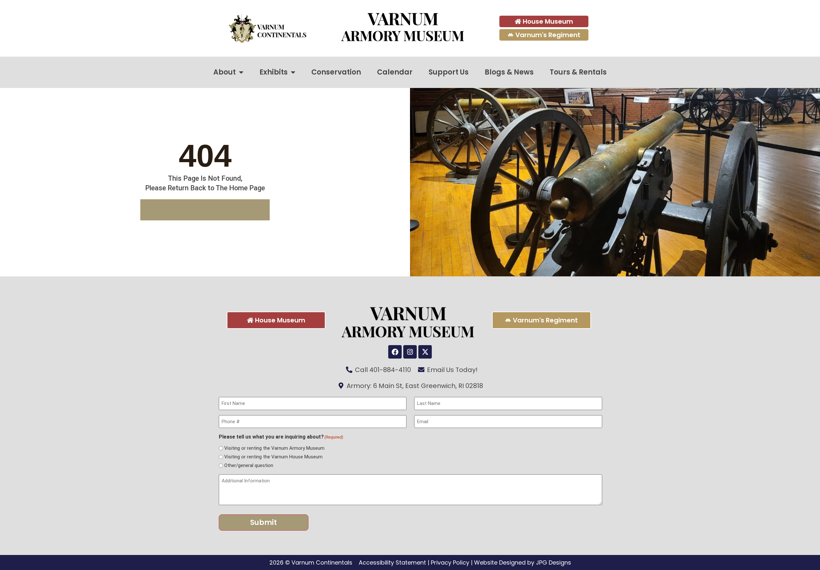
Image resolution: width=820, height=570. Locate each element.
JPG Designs (553, 562)
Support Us (449, 72)
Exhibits (273, 72)
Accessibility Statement (392, 562)
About (224, 72)
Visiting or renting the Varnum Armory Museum (274, 448)
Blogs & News (509, 72)
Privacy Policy (450, 562)
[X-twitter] (425, 352)
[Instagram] (410, 352)
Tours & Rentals (578, 72)
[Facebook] (395, 352)
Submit (263, 522)
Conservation (336, 72)
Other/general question (248, 465)
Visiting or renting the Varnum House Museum (273, 457)
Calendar (395, 72)
